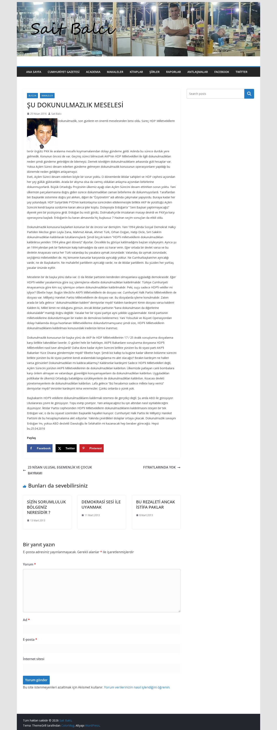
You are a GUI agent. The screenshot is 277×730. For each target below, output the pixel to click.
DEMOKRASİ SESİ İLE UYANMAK (101, 504)
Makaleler (115, 72)
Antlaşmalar (197, 72)
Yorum (29, 564)
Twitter (241, 72)
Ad (26, 620)
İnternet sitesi (33, 659)
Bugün (32, 95)
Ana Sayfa (33, 72)
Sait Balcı (56, 113)
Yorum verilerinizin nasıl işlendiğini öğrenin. (137, 687)
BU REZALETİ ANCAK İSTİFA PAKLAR (155, 504)
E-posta (30, 639)
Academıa (93, 72)
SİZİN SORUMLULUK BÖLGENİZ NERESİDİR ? (46, 507)
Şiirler (154, 72)
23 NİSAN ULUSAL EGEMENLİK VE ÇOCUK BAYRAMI (60, 470)
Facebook (221, 72)
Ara (249, 94)
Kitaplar (136, 72)
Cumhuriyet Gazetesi (63, 72)
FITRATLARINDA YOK (159, 467)
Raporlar (173, 72)
